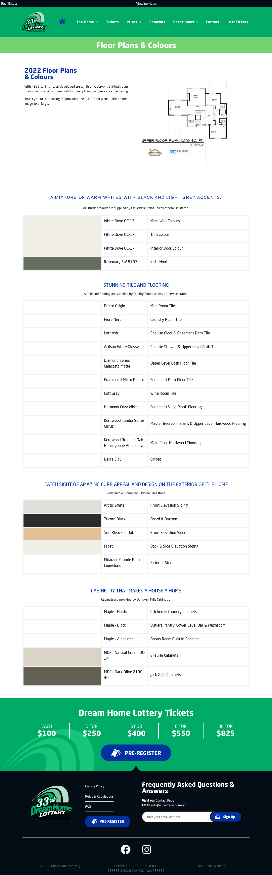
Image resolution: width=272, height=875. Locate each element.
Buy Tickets (9, 3)
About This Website (211, 866)
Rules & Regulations (99, 796)
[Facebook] (126, 849)
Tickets (112, 22)
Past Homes (183, 22)
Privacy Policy (94, 786)
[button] (132, 3)
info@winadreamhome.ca (168, 805)
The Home (85, 22)
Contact (212, 22)
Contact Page (165, 800)
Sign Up (229, 817)
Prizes (132, 22)
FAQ (88, 806)
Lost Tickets (237, 22)
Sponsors (157, 22)
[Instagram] (147, 849)
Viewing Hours (146, 3)
